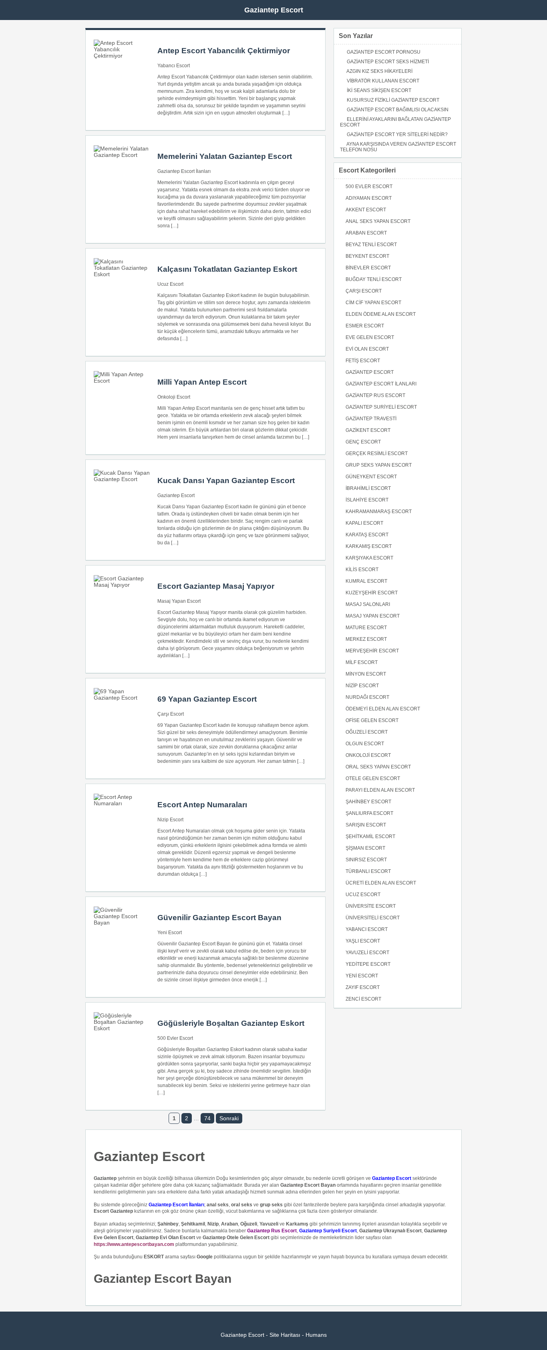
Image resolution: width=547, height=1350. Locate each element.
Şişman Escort (365, 848)
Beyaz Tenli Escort (371, 244)
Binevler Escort (368, 268)
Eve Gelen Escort (370, 337)
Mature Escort (366, 627)
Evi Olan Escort (367, 349)
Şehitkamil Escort (370, 836)
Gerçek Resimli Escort (377, 453)
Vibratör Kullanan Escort (383, 81)
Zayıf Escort (363, 987)
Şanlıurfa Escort (369, 813)
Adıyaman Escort (369, 198)
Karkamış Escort (369, 546)
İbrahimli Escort (368, 488)
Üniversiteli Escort (373, 918)
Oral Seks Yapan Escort (378, 767)
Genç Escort (363, 442)
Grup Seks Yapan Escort (379, 465)
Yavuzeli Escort (367, 952)
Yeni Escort (169, 932)
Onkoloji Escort (173, 397)
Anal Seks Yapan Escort (378, 221)
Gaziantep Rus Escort (375, 395)
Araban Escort (366, 233)
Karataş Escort (367, 535)
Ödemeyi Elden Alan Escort (383, 709)
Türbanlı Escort (368, 871)
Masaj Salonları (368, 604)
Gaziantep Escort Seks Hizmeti (388, 61)
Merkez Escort (366, 639)
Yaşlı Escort (363, 941)
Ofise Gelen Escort (372, 720)
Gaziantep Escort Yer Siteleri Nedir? (397, 134)
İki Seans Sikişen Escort (379, 90)
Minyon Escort (366, 674)
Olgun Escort (365, 743)
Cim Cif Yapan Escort (373, 302)
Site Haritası (284, 1335)
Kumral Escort (366, 581)
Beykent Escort (367, 256)
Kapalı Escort (364, 523)
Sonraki (229, 1118)
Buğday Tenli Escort (374, 279)
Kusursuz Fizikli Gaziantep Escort (393, 100)
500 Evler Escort (175, 1038)
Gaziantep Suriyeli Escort (381, 407)
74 (207, 1118)
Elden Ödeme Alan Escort (381, 314)
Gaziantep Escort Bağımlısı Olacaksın (397, 109)
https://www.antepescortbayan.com (134, 1244)
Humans (316, 1335)
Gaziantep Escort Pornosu (383, 52)
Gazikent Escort (368, 430)
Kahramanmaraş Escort (379, 511)
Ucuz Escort (170, 284)
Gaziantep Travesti (371, 418)
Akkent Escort (366, 210)
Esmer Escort (365, 326)
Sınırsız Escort (366, 860)
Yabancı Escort (173, 65)
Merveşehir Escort (372, 651)
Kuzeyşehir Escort (372, 593)
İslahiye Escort (367, 500)
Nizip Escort (170, 819)
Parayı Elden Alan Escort (380, 790)
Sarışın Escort (366, 825)
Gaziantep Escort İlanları (184, 171)
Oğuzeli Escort (367, 732)
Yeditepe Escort (368, 964)
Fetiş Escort (363, 360)
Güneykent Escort (371, 476)
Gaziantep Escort (273, 10)
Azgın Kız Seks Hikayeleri (379, 71)
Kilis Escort (362, 569)
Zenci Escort (363, 999)
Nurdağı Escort (367, 697)
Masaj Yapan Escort (179, 601)
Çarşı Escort (170, 714)
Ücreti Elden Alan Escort (381, 883)
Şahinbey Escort (368, 801)
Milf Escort (362, 662)
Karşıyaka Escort (369, 558)
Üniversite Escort (371, 906)
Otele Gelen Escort (373, 778)
